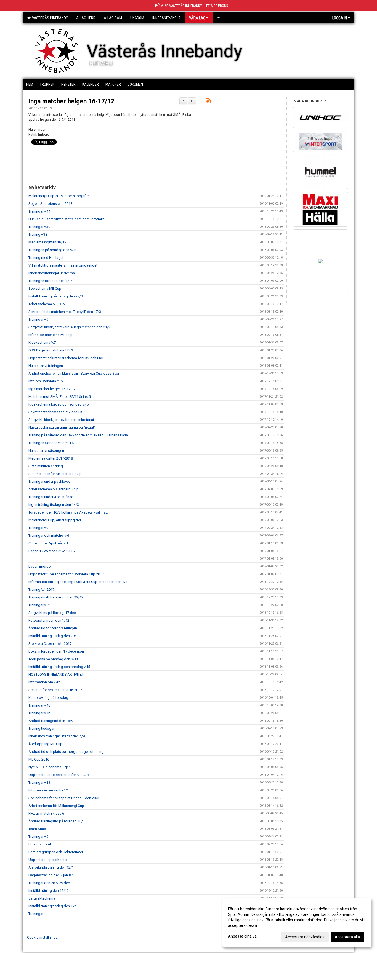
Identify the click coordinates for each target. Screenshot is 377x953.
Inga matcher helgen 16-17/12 (71, 101)
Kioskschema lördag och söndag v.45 (58, 404)
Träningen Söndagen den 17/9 (52, 443)
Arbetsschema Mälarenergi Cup (53, 489)
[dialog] (296, 922)
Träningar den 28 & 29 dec (49, 883)
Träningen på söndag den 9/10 (52, 250)
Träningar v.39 (39, 227)
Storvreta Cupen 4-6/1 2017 (49, 643)
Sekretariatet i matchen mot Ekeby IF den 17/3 (64, 312)
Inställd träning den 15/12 (48, 890)
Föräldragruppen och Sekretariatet (55, 852)
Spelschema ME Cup (44, 288)
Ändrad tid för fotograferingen (52, 628)
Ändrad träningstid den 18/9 (50, 721)
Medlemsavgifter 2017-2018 (50, 458)
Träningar (35, 914)
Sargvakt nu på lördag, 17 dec (52, 613)
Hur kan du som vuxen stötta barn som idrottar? (66, 219)
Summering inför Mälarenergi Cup (55, 474)
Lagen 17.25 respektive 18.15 (51, 551)
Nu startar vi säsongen (46, 451)
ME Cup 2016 (38, 759)
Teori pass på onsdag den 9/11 (53, 659)
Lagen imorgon (40, 566)
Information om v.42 (44, 682)
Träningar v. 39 (39, 713)
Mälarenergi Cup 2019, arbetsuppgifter (59, 196)
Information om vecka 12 (48, 790)
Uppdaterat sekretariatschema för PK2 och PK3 (65, 358)
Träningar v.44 (39, 211)
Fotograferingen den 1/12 (48, 620)
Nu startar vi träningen (45, 366)
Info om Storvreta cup (45, 381)
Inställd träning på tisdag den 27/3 (55, 296)
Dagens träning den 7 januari (51, 875)
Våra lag (197, 18)
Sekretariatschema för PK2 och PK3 (56, 412)
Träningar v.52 (39, 605)
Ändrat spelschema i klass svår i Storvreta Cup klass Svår (73, 373)
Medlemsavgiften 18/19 (47, 242)
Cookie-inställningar (43, 937)
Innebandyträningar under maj (52, 273)
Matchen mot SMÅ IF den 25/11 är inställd (61, 396)
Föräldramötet (39, 844)
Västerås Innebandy (49, 18)
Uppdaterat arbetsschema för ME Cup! (59, 775)
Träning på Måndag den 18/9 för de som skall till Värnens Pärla (78, 435)
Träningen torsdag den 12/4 (50, 281)
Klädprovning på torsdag (48, 698)
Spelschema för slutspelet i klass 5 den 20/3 (63, 798)
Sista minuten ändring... (46, 466)
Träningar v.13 (39, 782)
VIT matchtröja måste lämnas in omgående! (62, 265)
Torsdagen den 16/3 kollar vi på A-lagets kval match (69, 512)
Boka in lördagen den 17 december (56, 651)
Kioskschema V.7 (42, 342)
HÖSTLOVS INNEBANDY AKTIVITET (56, 674)
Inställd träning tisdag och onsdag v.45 (59, 667)
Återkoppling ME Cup (45, 744)
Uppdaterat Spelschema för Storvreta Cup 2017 (66, 574)
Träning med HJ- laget (45, 258)
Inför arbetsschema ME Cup (50, 335)
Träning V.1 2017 (41, 589)
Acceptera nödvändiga (305, 937)
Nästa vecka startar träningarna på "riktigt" (61, 427)
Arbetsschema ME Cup (46, 304)
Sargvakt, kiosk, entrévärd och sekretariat (61, 420)
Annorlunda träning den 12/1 (51, 867)
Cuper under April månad (48, 543)
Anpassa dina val (242, 936)
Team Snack (38, 829)
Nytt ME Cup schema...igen (49, 767)
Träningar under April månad (50, 497)
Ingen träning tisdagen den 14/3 (53, 505)
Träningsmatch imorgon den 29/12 (55, 597)
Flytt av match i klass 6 (46, 813)
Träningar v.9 (38, 319)
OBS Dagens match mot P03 (50, 350)
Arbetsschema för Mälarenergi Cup (56, 806)
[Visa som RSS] (208, 101)
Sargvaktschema (41, 898)
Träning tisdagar (41, 728)
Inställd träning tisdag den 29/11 (54, 636)
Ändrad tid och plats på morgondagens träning (65, 752)
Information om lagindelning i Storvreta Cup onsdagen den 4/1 (78, 582)
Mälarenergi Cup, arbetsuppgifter (54, 520)
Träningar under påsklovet (49, 481)
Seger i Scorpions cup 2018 (50, 204)
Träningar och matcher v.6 (48, 535)
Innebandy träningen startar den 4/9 (56, 736)
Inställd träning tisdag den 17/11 (54, 906)
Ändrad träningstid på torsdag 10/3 (56, 821)
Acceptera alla (347, 937)
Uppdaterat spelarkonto (47, 860)
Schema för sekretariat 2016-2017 (55, 690)
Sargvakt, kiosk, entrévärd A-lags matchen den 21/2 (69, 327)
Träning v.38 (37, 234)
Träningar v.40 (39, 705)
